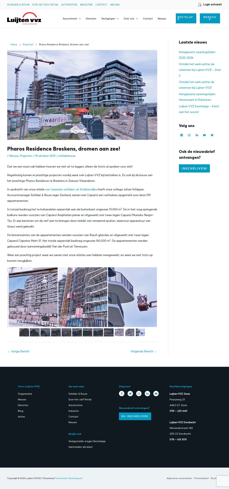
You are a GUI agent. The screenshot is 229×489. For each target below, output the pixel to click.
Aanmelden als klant (81, 447)
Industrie (86, 4)
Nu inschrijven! (135, 416)
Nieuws (115, 4)
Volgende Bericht (144, 351)
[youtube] (205, 135)
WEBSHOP (210, 18)
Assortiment (70, 18)
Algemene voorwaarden (179, 478)
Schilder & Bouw (18, 4)
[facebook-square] (182, 135)
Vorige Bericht (19, 351)
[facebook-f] (122, 393)
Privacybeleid (201, 478)
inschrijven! (194, 168)
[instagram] (190, 135)
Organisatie (25, 393)
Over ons (129, 18)
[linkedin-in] (197, 135)
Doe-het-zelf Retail (45, 4)
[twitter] (212, 135)
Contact (101, 4)
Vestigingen (108, 18)
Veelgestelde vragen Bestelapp (87, 441)
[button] (186, 18)
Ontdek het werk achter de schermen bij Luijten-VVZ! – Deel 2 (200, 69)
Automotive (69, 4)
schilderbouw (66, 156)
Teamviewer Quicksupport (68, 478)
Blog (20, 410)
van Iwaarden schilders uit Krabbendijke (71, 189)
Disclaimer (216, 478)
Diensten (91, 18)
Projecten (26, 156)
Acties (21, 416)
